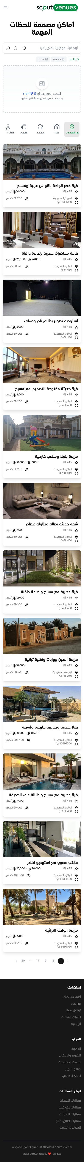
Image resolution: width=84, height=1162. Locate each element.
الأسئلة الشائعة (71, 1017)
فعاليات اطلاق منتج (68, 1121)
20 (23, 961)
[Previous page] (68, 961)
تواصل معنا (73, 1010)
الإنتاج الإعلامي (71, 1076)
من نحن (76, 1003)
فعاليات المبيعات (70, 1114)
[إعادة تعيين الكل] (24, 48)
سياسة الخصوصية (69, 1062)
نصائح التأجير (73, 1069)
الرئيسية (76, 1024)
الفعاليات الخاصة (70, 1127)
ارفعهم (28, 93)
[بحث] (8, 48)
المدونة (76, 1048)
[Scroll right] (6, 129)
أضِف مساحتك (72, 996)
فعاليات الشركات (70, 1100)
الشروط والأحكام (70, 1055)
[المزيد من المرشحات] (15, 48)
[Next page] (16, 961)
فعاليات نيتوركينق (69, 1107)
